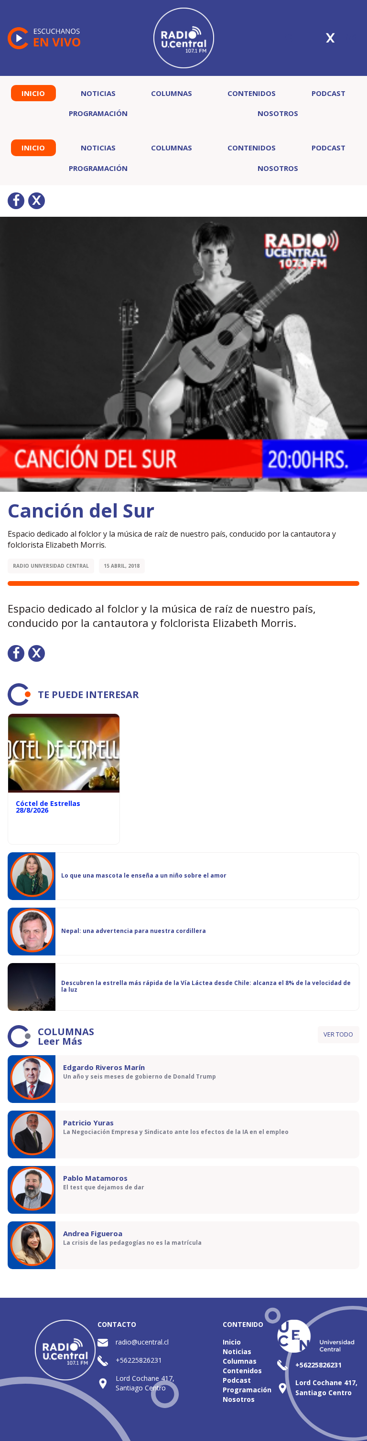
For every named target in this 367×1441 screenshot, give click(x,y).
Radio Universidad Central (51, 565)
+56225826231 (139, 1360)
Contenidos (251, 93)
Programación (98, 113)
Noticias (98, 93)
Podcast (328, 93)
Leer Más (60, 1041)
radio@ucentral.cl (142, 1341)
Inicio (33, 93)
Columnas (171, 93)
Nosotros (278, 113)
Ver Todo (338, 1034)
